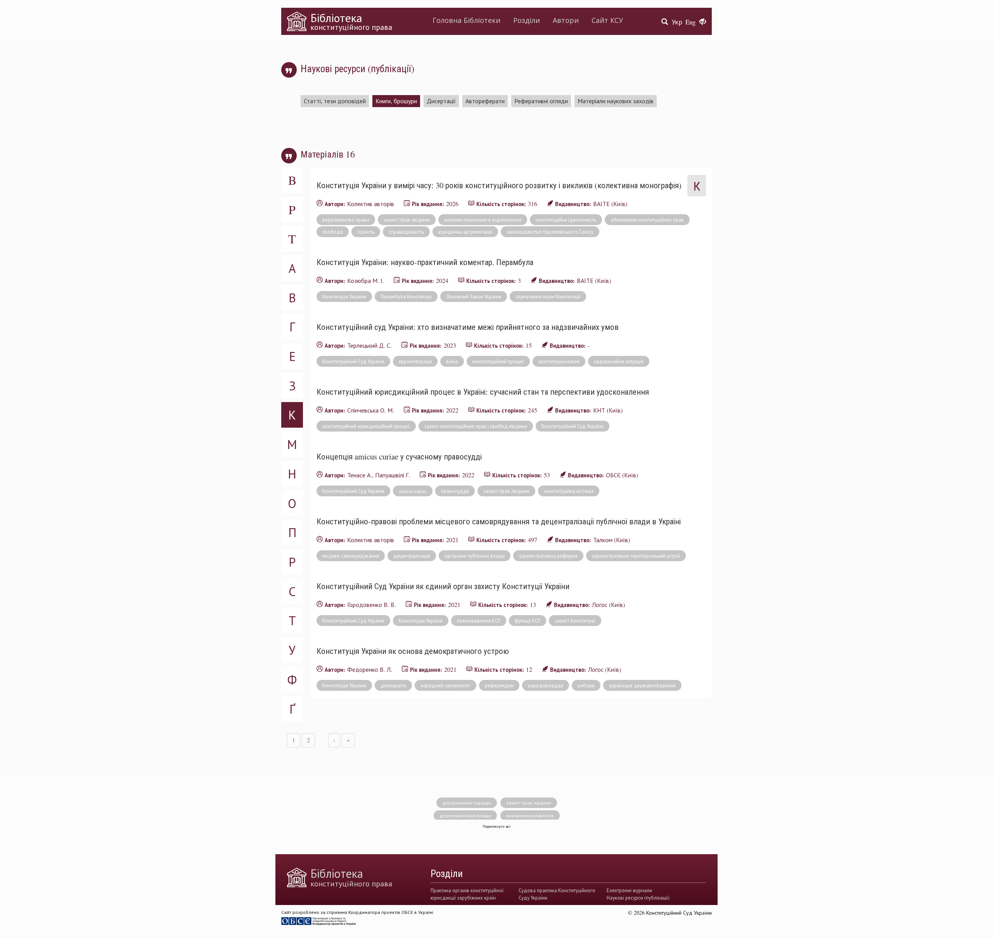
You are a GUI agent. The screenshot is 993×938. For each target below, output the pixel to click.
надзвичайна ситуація (619, 361)
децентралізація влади (465, 815)
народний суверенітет (445, 685)
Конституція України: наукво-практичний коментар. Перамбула (425, 262)
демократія (393, 685)
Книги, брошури (396, 101)
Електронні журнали (629, 890)
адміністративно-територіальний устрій (636, 555)
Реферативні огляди (541, 101)
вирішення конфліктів (530, 815)
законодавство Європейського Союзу (550, 231)
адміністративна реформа (548, 555)
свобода (332, 231)
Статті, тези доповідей (335, 101)
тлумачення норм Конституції (548, 296)
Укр (677, 21)
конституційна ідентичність (566, 219)
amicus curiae (413, 490)
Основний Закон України (473, 296)
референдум (499, 685)
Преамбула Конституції (406, 296)
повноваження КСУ (478, 620)
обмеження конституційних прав (647, 219)
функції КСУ (527, 620)
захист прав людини (407, 219)
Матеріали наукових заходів (616, 101)
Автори (566, 20)
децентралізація (411, 555)
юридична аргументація (465, 231)
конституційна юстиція (568, 490)
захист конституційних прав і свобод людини (475, 426)
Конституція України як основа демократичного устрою (413, 650)
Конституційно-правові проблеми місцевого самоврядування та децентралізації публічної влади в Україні (499, 521)
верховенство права (345, 219)
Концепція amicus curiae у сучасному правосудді (399, 456)
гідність (365, 231)
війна (452, 361)
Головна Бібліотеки (466, 20)
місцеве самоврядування (350, 555)
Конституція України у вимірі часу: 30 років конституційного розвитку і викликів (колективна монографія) (499, 185)
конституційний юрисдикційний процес (366, 426)
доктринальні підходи (466, 802)
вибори (586, 685)
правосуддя (455, 490)
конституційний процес (498, 361)
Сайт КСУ (607, 20)
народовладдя (545, 685)
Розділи (526, 20)
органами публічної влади (475, 555)
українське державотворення (642, 685)
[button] (702, 22)
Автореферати (485, 101)
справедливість (406, 231)
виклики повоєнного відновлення (482, 219)
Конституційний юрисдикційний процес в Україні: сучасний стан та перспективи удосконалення (483, 391)
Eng (690, 21)
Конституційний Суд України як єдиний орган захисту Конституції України (443, 586)
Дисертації (441, 101)
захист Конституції (575, 620)
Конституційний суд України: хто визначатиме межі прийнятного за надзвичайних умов (468, 326)
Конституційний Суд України (353, 361)
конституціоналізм (559, 361)
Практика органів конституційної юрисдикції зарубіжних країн (467, 894)
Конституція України (344, 296)
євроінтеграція (415, 361)
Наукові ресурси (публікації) (638, 897)
